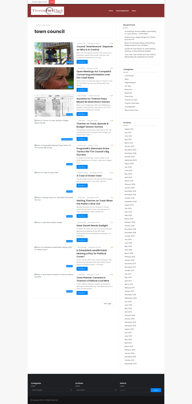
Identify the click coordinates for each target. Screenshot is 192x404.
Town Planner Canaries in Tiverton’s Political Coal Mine (93, 279)
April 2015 (128, 343)
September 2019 (131, 201)
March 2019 (129, 219)
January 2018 (129, 260)
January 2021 (129, 146)
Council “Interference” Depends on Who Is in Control (95, 48)
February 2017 (130, 288)
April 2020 (128, 177)
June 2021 (128, 136)
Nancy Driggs (82, 95)
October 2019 (129, 198)
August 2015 (129, 329)
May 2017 (128, 277)
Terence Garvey (83, 172)
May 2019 (128, 212)
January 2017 (129, 291)
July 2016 (128, 301)
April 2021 (128, 139)
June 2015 (128, 336)
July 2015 (128, 332)
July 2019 (128, 208)
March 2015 (129, 346)
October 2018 (129, 236)
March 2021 (129, 143)
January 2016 (129, 319)
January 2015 (129, 353)
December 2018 (130, 229)
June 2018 (128, 243)
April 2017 (128, 281)
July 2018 (128, 239)
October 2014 (129, 360)
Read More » (82, 62)
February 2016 (130, 315)
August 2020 (129, 163)
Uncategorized (130, 107)
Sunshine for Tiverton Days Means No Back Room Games (93, 100)
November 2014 (130, 357)
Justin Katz (81, 68)
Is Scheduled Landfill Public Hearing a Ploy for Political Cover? (92, 253)
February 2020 (130, 184)
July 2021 (128, 132)
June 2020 (128, 170)
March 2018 (129, 253)
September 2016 (131, 298)
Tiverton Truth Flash (132, 103)
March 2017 (129, 284)
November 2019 (130, 194)
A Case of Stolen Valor (89, 175)
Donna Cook (82, 43)
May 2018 (128, 246)
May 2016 (128, 308)
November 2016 (130, 295)
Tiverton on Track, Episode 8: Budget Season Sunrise (93, 125)
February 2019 (130, 222)
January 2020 (130, 188)
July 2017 (128, 274)
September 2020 (131, 160)
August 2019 (129, 205)
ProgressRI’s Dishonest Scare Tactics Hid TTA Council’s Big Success (93, 151)
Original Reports (130, 82)
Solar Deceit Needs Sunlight (92, 225)
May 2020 (128, 174)
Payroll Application (122, 11)
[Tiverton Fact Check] (47, 11)
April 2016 (128, 312)
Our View (128, 86)
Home (111, 11)
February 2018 (130, 257)
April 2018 (128, 250)
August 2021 (129, 129)
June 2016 (128, 305)
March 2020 (129, 181)
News (127, 79)
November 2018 (130, 232)
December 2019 (130, 191)
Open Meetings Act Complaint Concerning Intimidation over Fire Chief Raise (94, 74)
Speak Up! (128, 93)
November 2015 (130, 326)
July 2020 (128, 167)
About (134, 11)
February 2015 (130, 350)
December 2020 (130, 150)
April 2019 (128, 215)
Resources (128, 89)
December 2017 (130, 263)
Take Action (129, 96)
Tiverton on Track (131, 100)
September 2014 (131, 364)
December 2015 (130, 322)
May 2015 (128, 339)
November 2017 (130, 267)
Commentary (129, 76)
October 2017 (129, 270)
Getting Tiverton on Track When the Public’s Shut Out (95, 202)
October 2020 (130, 157)
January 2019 (129, 226)
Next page (107, 303)
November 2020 (130, 153)
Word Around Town (131, 110)
